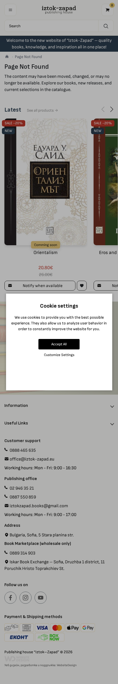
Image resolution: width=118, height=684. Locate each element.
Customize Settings (59, 355)
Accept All (59, 344)
